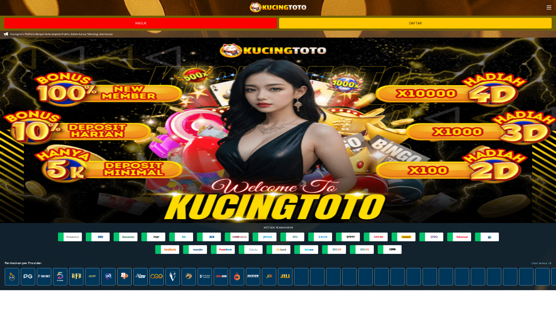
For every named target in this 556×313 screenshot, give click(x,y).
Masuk (140, 23)
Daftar (415, 23)
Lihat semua (539, 263)
